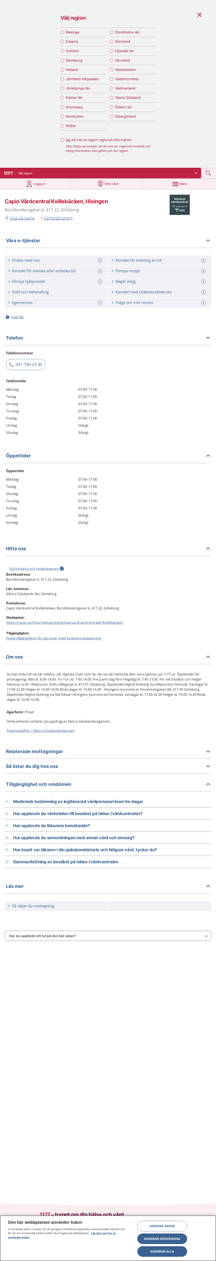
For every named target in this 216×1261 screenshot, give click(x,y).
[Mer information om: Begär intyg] (204, 282)
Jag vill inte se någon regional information (99, 140)
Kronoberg (74, 107)
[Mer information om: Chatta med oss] (100, 260)
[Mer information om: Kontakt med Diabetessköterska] (204, 292)
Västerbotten (125, 69)
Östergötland (125, 116)
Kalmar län (74, 97)
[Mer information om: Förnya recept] (204, 271)
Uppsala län (124, 51)
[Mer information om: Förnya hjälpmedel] (100, 282)
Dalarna (72, 41)
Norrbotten (75, 116)
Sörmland (122, 41)
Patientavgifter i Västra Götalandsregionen (41, 730)
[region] (108, 1238)
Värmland (122, 60)
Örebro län (123, 107)
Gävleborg (74, 60)
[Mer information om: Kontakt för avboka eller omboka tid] (100, 271)
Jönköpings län (78, 88)
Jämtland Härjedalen (82, 79)
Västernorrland (126, 79)
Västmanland (125, 88)
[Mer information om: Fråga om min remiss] (204, 303)
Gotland (72, 51)
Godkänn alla (162, 1251)
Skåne (71, 126)
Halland (72, 69)
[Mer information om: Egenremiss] (100, 303)
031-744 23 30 (29, 364)
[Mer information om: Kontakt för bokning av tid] (204, 260)
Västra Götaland (128, 97)
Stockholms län (127, 32)
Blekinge (72, 32)
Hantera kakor (162, 1226)
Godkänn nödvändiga (162, 1239)
